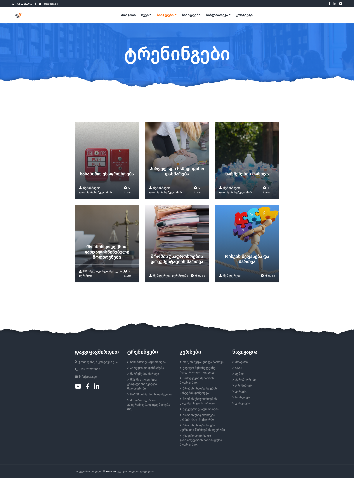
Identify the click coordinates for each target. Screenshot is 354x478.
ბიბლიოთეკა (217, 15)
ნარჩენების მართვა (144, 373)
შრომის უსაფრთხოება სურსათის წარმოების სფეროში (202, 427)
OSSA (238, 367)
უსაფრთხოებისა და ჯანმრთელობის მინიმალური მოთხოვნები (201, 440)
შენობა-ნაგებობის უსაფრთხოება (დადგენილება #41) (148, 405)
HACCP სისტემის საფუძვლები (151, 394)
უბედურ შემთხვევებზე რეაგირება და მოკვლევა (198, 370)
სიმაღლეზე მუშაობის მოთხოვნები (197, 380)
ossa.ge (111, 471)
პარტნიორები (245, 379)
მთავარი (128, 15)
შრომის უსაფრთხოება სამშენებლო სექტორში (197, 417)
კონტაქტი (244, 15)
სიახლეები (191, 15)
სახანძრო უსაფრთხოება (148, 362)
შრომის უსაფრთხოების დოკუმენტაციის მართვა (198, 401)
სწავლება (165, 15)
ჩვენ (145, 15)
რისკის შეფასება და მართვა (203, 362)
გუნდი (239, 373)
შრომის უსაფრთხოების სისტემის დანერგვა (198, 390)
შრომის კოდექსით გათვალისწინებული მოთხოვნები (142, 384)
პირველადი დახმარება (147, 367)
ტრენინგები (244, 385)
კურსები (241, 391)
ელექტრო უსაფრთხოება (200, 409)
